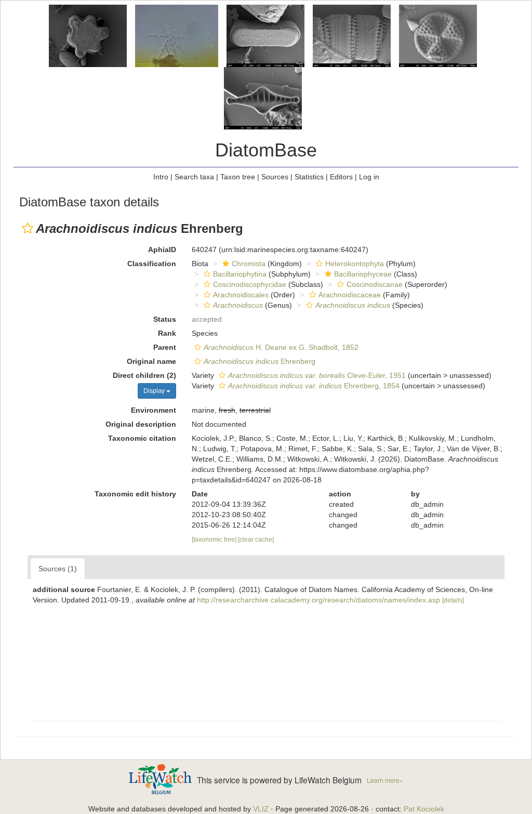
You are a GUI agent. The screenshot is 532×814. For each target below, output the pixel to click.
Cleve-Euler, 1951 (317, 375)
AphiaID (162, 249)
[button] (27, 228)
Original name (151, 361)
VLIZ (261, 809)
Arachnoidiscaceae (349, 295)
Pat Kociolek (424, 809)
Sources (274, 177)
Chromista (248, 263)
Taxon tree (237, 177)
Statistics (309, 177)
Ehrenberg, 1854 (314, 386)
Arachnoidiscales (241, 295)
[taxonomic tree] (215, 539)
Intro (160, 177)
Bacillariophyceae (363, 274)
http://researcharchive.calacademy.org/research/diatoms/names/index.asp (318, 600)
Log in (369, 177)
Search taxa (194, 177)
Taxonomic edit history (135, 494)
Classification (151, 263)
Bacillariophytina (240, 274)
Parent (164, 347)
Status (164, 319)
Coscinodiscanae (375, 284)
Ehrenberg (259, 361)
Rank (167, 333)
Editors (341, 177)
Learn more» (385, 780)
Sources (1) (57, 568)
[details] (453, 600)
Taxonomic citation (142, 438)
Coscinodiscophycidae (249, 284)
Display (154, 391)
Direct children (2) (144, 375)
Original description (140, 424)
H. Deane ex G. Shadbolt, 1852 (281, 347)
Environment (153, 410)
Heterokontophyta (354, 263)
